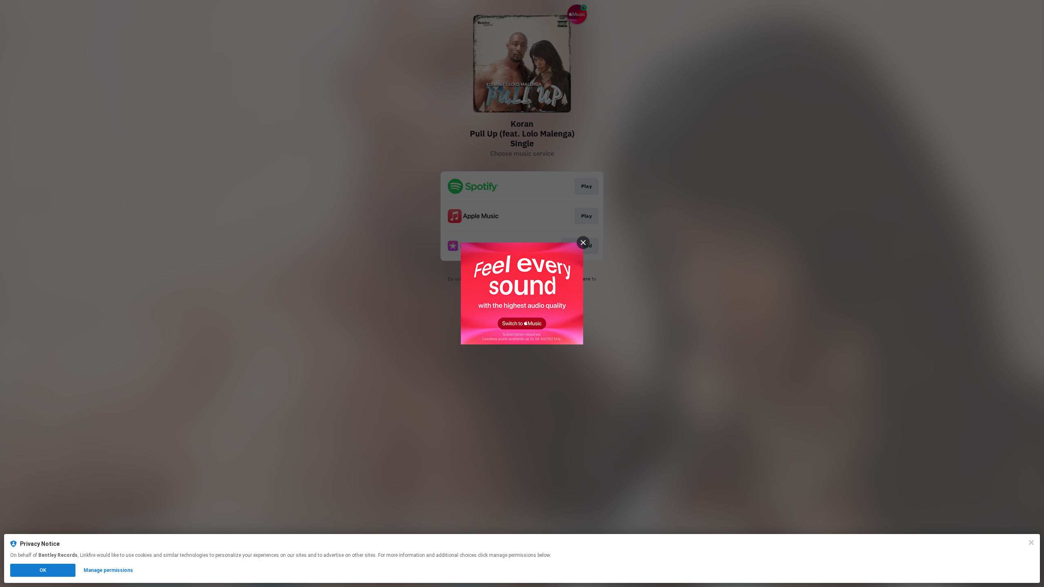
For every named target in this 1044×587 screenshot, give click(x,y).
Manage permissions (108, 570)
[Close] (1031, 542)
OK (43, 570)
